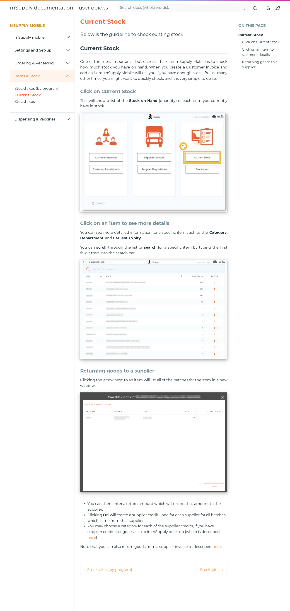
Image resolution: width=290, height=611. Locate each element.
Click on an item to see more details (258, 52)
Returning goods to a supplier (260, 64)
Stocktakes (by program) (36, 88)
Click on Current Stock (261, 42)
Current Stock (27, 95)
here (91, 537)
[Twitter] (278, 8)
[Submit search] (255, 7)
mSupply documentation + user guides (59, 8)
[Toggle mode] (269, 7)
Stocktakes (24, 101)
